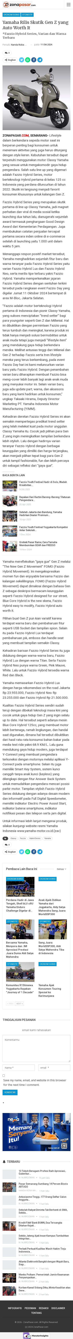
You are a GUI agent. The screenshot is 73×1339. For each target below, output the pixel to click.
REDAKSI (44, 1308)
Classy (13, 838)
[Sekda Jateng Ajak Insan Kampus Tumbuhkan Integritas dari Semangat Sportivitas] (9, 1239)
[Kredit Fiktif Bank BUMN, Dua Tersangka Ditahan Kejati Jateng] (9, 1226)
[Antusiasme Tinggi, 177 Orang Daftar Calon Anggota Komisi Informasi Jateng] (9, 1200)
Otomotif (27, 15)
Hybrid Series (35, 838)
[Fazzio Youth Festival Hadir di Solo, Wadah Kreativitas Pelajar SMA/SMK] (10, 486)
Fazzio (23, 838)
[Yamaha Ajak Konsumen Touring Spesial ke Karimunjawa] (53, 972)
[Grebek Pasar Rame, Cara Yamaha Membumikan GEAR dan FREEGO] (10, 546)
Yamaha (47, 838)
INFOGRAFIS (15, 1308)
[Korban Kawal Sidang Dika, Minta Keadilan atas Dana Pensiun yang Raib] (9, 1291)
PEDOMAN (30, 1308)
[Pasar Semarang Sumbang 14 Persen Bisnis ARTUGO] (9, 1187)
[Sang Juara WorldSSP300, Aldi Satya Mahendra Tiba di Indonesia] (53, 929)
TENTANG (36, 1313)
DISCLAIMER (58, 1308)
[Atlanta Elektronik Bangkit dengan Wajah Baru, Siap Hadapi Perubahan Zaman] (9, 1265)
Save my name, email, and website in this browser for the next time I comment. (34, 1082)
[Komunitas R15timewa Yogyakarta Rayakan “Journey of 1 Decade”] (20, 972)
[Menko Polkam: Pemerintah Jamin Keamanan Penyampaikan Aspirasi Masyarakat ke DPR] (9, 1278)
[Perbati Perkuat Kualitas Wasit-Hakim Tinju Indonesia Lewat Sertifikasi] (9, 1252)
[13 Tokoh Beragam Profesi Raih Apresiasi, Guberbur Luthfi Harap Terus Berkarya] (9, 1174)
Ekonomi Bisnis (11, 15)
